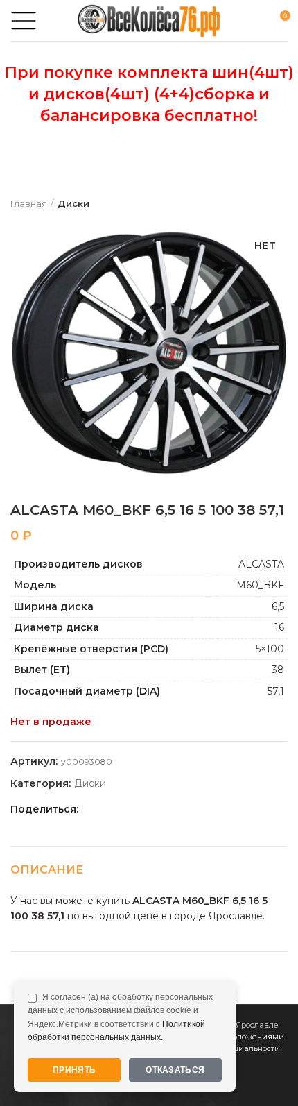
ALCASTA (261, 564)
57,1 (276, 691)
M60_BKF (260, 585)
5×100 (270, 649)
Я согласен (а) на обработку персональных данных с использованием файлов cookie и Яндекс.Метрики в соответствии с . (120, 1017)
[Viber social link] (188, 809)
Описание (46, 869)
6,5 (278, 606)
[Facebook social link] (92, 809)
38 (278, 669)
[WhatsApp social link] (140, 809)
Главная (28, 203)
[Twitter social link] (108, 809)
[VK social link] (156, 809)
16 (279, 627)
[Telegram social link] (172, 809)
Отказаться (175, 1070)
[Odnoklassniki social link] (124, 809)
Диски (73, 203)
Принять (74, 1070)
